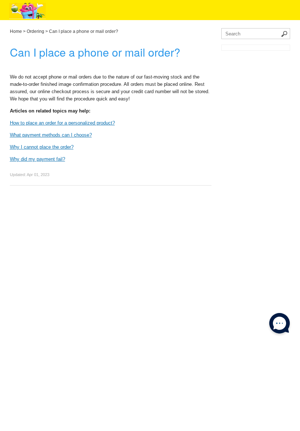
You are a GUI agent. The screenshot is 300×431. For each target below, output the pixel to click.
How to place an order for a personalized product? (62, 123)
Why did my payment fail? (37, 159)
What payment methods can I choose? (51, 135)
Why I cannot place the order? (42, 147)
